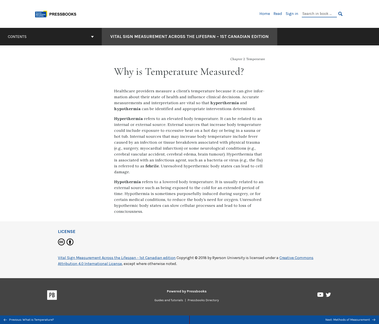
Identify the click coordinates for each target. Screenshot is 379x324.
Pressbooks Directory (203, 300)
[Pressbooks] (52, 296)
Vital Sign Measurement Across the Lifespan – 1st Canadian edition (189, 36)
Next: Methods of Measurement (348, 320)
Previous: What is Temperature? (31, 320)
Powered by (187, 291)
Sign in (292, 13)
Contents (17, 36)
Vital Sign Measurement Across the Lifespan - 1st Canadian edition (117, 257)
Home (264, 13)
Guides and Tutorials (168, 300)
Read (278, 13)
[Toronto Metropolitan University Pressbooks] (57, 13)
